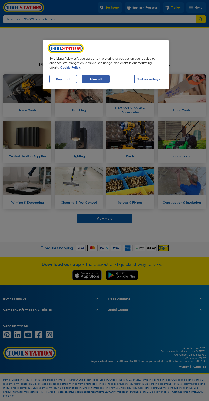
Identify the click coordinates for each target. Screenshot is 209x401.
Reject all (63, 79)
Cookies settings (148, 79)
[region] (106, 64)
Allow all (96, 79)
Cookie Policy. (70, 67)
